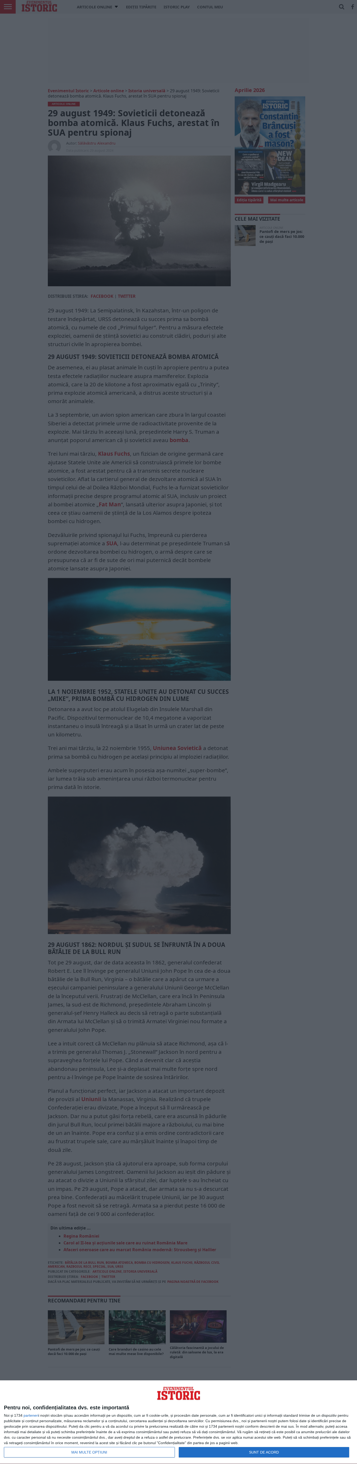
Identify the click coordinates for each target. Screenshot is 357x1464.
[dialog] (178, 1422)
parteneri (31, 1415)
